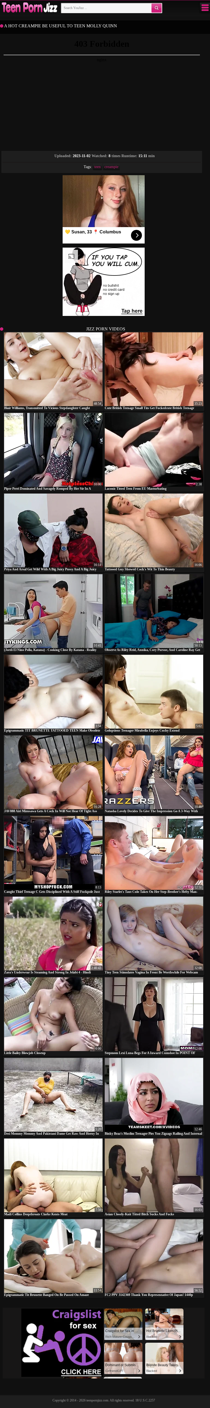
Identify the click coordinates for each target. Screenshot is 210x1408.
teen (97, 167)
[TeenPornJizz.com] (29, 7)
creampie (111, 167)
